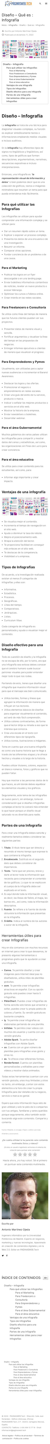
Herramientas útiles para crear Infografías (21, 99)
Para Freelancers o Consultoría (23, 73)
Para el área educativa (19, 82)
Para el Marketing (17, 71)
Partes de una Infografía (18, 95)
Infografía (13, 25)
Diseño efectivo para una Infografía (23, 91)
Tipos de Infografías (16, 88)
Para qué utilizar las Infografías (21, 68)
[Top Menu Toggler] (46, 3)
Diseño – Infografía (13, 64)
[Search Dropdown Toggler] (40, 4)
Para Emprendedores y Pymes (22, 76)
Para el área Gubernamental (21, 79)
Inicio (4, 25)
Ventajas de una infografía (19, 85)
